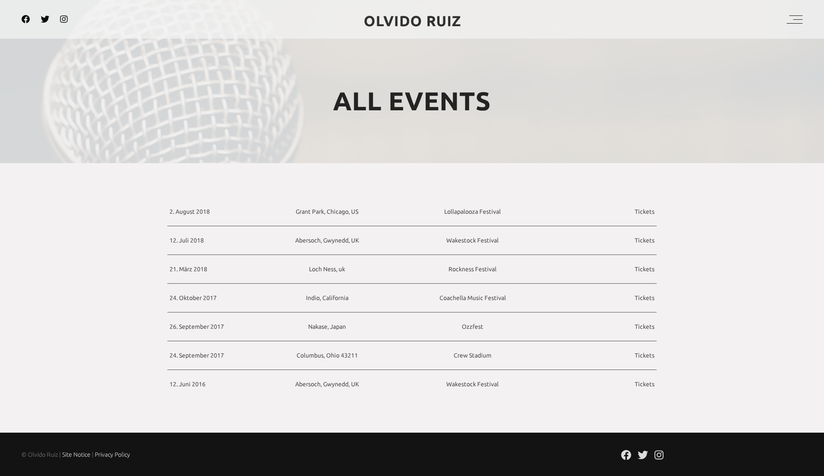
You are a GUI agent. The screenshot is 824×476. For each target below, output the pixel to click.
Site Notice (76, 454)
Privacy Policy (112, 454)
